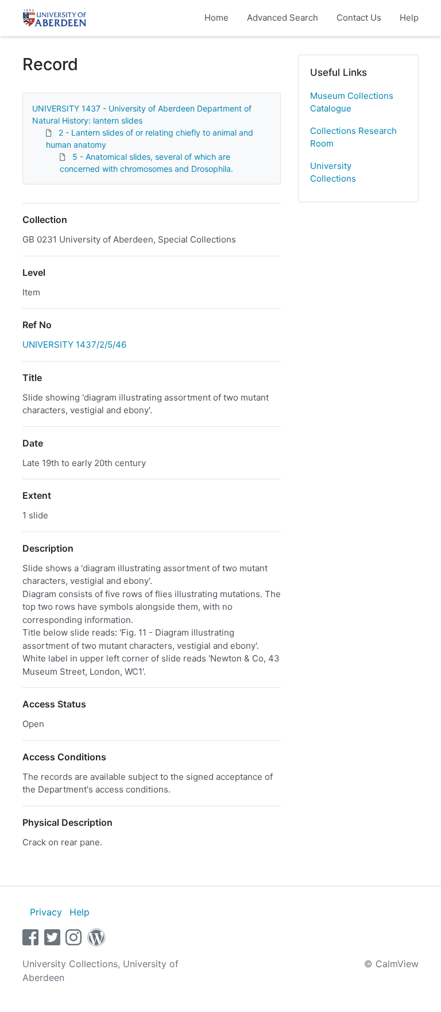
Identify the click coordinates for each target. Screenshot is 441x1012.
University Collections (333, 172)
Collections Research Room (353, 137)
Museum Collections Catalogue (351, 102)
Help (409, 17)
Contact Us (358, 17)
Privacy (46, 912)
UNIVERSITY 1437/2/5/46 (74, 344)
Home (216, 17)
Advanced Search (282, 17)
